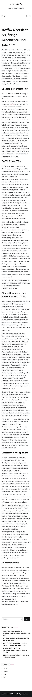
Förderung (6, 671)
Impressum (24, 694)
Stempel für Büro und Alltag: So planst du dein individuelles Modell (16, 639)
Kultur (4, 674)
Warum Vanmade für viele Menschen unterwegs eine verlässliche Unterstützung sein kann (16, 633)
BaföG (12, 104)
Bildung (5, 668)
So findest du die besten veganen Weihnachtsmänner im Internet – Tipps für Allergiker (15, 650)
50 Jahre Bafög (16, 4)
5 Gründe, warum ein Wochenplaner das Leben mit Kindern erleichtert (16, 656)
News (4, 677)
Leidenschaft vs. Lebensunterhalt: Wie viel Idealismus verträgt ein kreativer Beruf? (15, 644)
